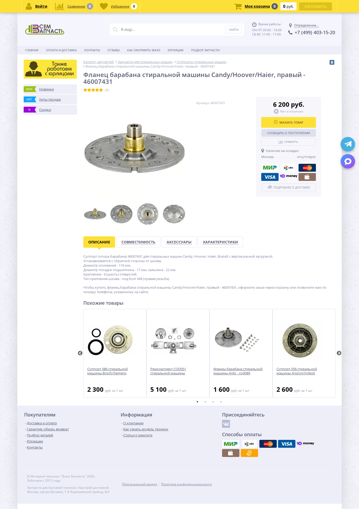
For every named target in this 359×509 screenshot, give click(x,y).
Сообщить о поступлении (288, 133)
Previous (80, 353)
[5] (101, 90)
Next (339, 353)
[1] (85, 90)
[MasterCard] (307, 168)
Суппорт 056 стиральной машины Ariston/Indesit (296, 371)
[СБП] (288, 168)
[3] (93, 90)
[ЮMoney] (288, 177)
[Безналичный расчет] (249, 453)
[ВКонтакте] (332, 62)
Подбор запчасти (205, 50)
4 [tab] (221, 401)
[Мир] (270, 168)
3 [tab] (213, 401)
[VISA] (270, 177)
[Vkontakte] (226, 424)
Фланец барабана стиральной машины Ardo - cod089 (238, 371)
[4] (97, 90)
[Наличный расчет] (307, 177)
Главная (31, 50)
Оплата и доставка (61, 50)
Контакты (92, 50)
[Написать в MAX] (348, 161)
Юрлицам (175, 50)
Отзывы (113, 50)
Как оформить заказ (143, 50)
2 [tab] (205, 401)
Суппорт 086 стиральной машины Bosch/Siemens (107, 371)
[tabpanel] (114, 353)
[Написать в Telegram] (348, 144)
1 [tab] (197, 401)
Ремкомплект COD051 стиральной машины (168, 371)
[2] (89, 90)
